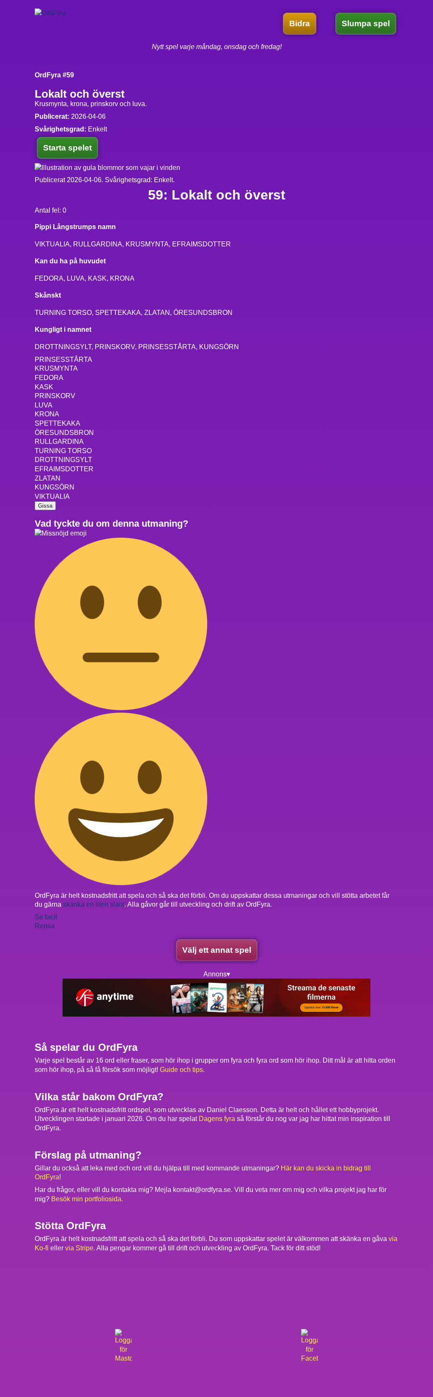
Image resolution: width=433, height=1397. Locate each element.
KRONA (47, 414)
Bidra (299, 23)
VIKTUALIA (52, 496)
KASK (44, 387)
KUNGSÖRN (54, 487)
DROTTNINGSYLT (63, 459)
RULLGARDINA (59, 441)
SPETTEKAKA (57, 423)
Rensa (45, 926)
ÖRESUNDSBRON (64, 432)
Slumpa (366, 23)
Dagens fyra (217, 1118)
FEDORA (49, 377)
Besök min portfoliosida (86, 1199)
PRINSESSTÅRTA (63, 359)
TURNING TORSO (63, 450)
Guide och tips (181, 1069)
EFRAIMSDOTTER (64, 469)
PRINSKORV (55, 395)
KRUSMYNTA (56, 368)
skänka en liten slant (93, 904)
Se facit (46, 917)
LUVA (43, 405)
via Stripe (79, 1248)
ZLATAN (47, 478)
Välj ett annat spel (216, 950)
